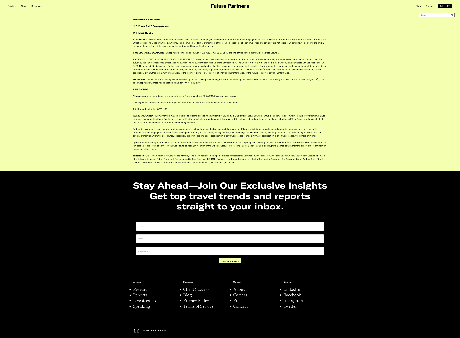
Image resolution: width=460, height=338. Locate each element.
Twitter (290, 306)
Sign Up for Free (230, 261)
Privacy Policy (196, 300)
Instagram (293, 300)
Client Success (196, 289)
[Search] (452, 15)
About (239, 289)
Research (141, 289)
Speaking (141, 306)
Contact (240, 306)
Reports (140, 294)
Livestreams (144, 300)
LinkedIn (291, 289)
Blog (187, 294)
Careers (240, 294)
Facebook (292, 294)
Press (238, 300)
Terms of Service (198, 306)
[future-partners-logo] (230, 6)
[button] (18, 6)
